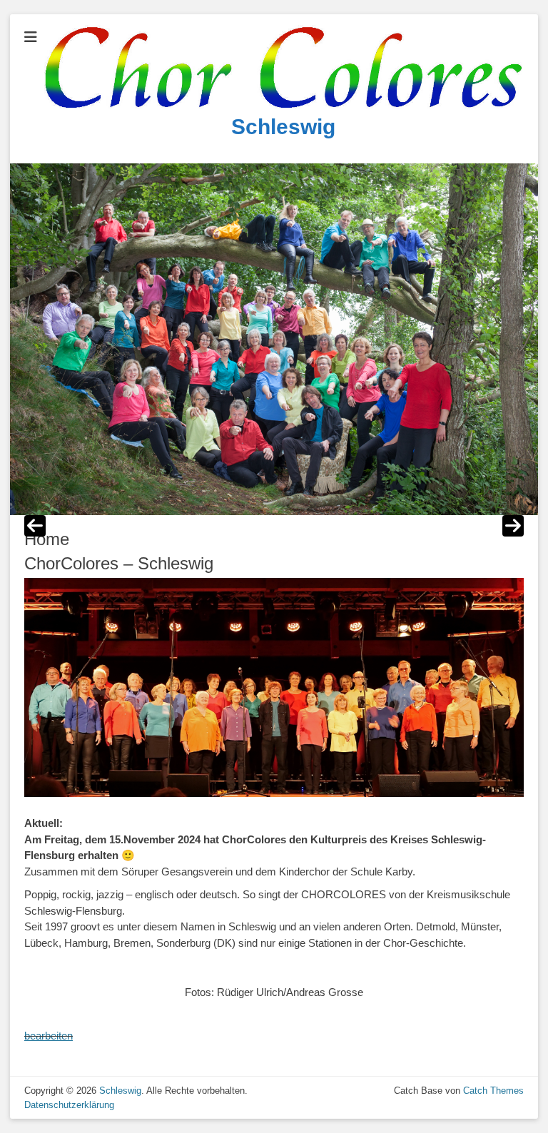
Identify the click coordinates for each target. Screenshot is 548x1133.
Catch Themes (493, 1090)
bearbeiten (48, 1036)
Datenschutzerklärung (69, 1104)
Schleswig (283, 126)
